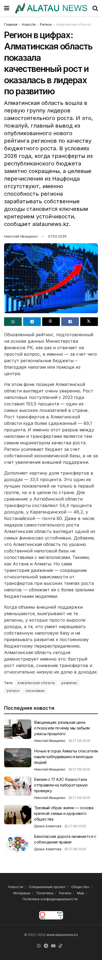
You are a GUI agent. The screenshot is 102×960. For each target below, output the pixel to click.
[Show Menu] (6, 8)
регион (13, 691)
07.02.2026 (57, 236)
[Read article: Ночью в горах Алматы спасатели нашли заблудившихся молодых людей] (17, 758)
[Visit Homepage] (51, 8)
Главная (10, 24)
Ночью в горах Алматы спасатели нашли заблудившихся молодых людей (66, 756)
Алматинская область (73, 24)
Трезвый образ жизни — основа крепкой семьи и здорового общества (64, 813)
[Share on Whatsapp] (13, 321)
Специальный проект (47, 887)
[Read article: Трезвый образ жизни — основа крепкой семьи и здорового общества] (17, 814)
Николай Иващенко (21, 236)
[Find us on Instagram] (39, 946)
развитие (69, 683)
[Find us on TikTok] (60, 946)
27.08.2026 (81, 741)
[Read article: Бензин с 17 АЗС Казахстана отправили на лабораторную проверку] (17, 786)
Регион (46, 24)
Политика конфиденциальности (50, 899)
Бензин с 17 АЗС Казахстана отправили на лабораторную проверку (61, 785)
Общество (80, 887)
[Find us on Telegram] (46, 946)
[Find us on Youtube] (53, 946)
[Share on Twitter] (89, 321)
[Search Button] (95, 8)
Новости (29, 24)
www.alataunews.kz (62, 935)
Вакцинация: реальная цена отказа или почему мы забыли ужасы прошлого (62, 728)
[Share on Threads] (51, 321)
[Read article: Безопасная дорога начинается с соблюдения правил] (17, 843)
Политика (44, 893)
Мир (80, 893)
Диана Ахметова (47, 826)
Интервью (22, 893)
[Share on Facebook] (70, 321)
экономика (35, 691)
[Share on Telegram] (32, 321)
